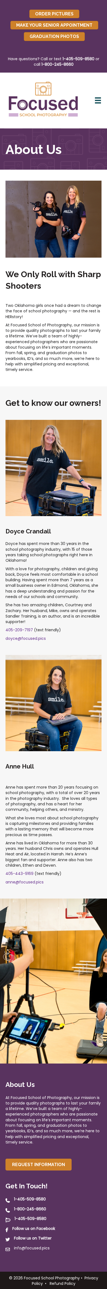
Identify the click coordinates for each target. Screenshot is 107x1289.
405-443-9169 (19, 873)
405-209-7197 (19, 630)
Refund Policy (62, 1283)
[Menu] (98, 100)
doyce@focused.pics (25, 638)
